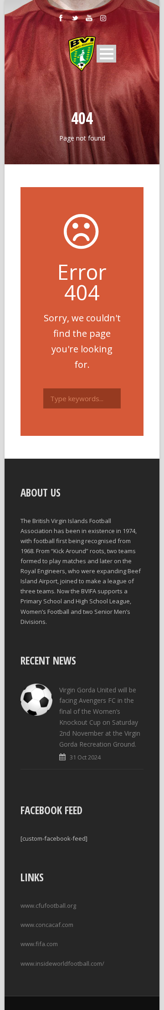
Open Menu (106, 54)
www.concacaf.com (46, 925)
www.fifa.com (39, 944)
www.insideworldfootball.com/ (62, 963)
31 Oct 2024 (85, 757)
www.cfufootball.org (48, 905)
